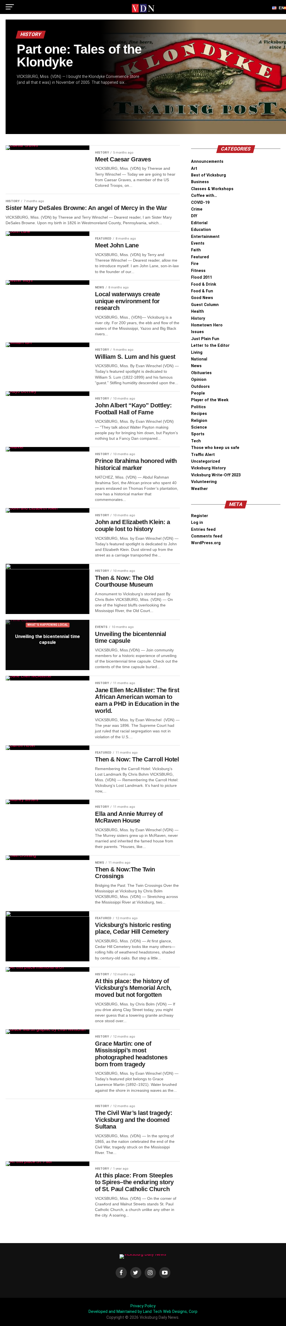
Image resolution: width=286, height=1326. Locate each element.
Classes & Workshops (212, 189)
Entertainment (205, 236)
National (199, 359)
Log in (197, 522)
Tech (196, 441)
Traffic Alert (203, 454)
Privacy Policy (143, 1306)
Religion (199, 420)
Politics (198, 407)
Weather (199, 488)
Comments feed (206, 536)
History (198, 318)
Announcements (207, 161)
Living (196, 352)
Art (194, 168)
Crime (196, 209)
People (198, 393)
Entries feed (203, 529)
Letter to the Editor (210, 345)
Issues (197, 331)
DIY (194, 216)
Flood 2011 (201, 277)
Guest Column (205, 304)
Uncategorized (205, 461)
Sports (197, 434)
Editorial (199, 223)
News (196, 366)
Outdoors (200, 386)
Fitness (198, 270)
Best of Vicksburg (208, 175)
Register (199, 515)
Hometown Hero (207, 325)
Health (197, 311)
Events (197, 243)
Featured (200, 257)
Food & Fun (202, 291)
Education (201, 229)
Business (200, 182)
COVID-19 (200, 202)
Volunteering (204, 481)
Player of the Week (209, 400)
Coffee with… (204, 195)
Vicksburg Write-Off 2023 (215, 475)
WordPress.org (206, 543)
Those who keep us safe (215, 447)
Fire (195, 263)
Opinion (198, 379)
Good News (202, 297)
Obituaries (201, 373)
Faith (196, 250)
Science (199, 427)
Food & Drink (203, 284)
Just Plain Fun (205, 338)
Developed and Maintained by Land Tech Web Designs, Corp (143, 1311)
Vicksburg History (208, 468)
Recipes (199, 413)
